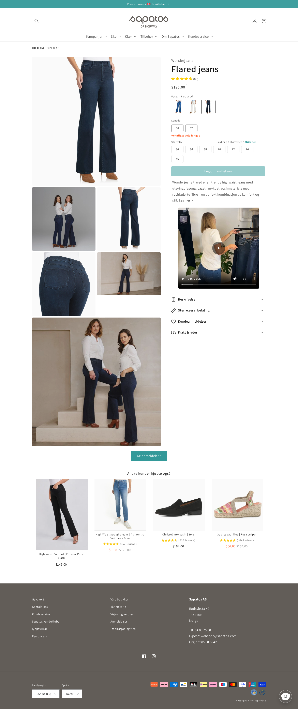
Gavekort (38, 599)
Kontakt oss (40, 607)
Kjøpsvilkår (39, 629)
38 (205, 149)
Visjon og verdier (121, 614)
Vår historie (118, 607)
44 (247, 149)
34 (177, 149)
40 (219, 149)
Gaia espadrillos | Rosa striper (236, 534)
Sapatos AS (260, 700)
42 (233, 149)
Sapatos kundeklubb (46, 621)
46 (177, 159)
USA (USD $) (43, 694)
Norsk (70, 694)
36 (191, 149)
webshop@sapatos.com (219, 636)
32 (191, 128)
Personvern (39, 636)
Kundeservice (41, 614)
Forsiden (52, 47)
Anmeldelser (118, 621)
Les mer (185, 200)
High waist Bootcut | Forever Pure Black (61, 556)
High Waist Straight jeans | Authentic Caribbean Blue (120, 536)
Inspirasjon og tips (123, 629)
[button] (36, 21)
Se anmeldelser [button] (149, 456)
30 (177, 128)
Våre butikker (119, 599)
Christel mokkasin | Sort (178, 534)
